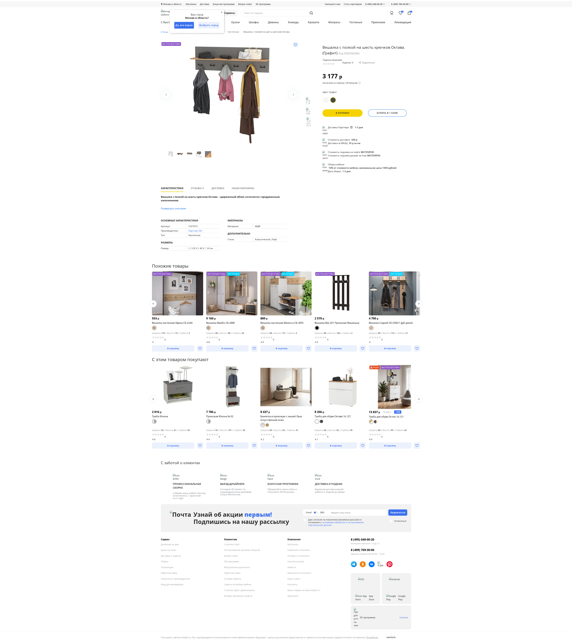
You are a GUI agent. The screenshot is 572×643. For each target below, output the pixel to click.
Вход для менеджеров (172, 584)
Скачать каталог (295, 561)
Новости (291, 567)
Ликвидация (402, 22)
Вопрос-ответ (245, 4)
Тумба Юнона (160, 416)
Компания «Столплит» (298, 550)
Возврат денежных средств (238, 595)
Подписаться (397, 512)
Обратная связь (169, 573)
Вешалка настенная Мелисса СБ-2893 (281, 322)
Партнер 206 (195, 230)
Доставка (204, 4)
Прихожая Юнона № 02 (219, 416)
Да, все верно (184, 25)
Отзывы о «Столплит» (298, 555)
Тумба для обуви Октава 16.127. (333, 416)
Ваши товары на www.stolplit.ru (303, 590)
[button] (153, 303)
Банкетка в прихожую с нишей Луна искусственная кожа (281, 418)
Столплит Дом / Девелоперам (239, 590)
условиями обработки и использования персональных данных (336, 523)
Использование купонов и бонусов (242, 550)
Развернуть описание (173, 208)
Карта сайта (293, 578)
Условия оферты (232, 578)
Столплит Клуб (231, 544)
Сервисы (229, 13)
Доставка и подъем (171, 555)
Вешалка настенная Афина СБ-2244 (172, 322)
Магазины (191, 4)
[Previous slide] (166, 95)
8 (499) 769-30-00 (399, 4)
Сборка (164, 561)
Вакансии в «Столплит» (299, 573)
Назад (165, 32)
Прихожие (378, 22)
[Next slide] (293, 95)
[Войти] (392, 13)
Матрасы (334, 22)
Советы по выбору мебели (237, 584)
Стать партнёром (353, 4)
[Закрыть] (221, 12)
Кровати (313, 22)
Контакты (292, 584)
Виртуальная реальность (237, 567)
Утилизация (167, 567)
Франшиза (292, 595)
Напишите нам (332, 4)
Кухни (235, 22)
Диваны (273, 22)
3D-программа (263, 4)
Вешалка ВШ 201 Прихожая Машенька (337, 322)
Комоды (293, 22)
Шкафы (254, 22)
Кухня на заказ (168, 550)
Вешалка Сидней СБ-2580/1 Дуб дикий (391, 322)
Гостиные (355, 22)
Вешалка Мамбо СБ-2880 (220, 322)
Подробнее (372, 637)
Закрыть (391, 637)
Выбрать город (209, 25)
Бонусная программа (224, 4)
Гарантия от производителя (175, 578)
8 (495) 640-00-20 (362, 539)
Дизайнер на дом (170, 544)
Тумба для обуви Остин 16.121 (386, 416)
